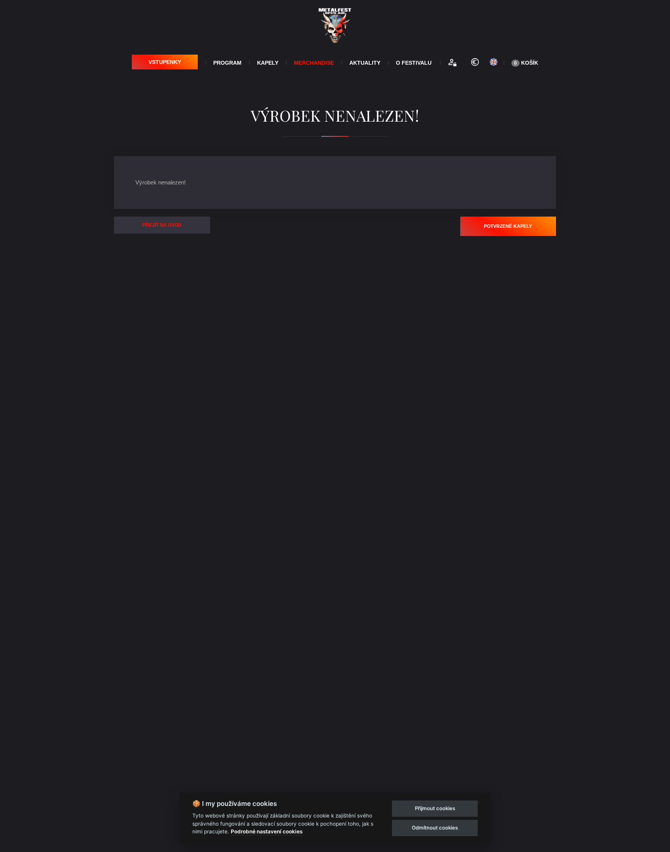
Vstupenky (165, 62)
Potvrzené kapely (508, 226)
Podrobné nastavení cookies (266, 831)
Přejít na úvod (161, 225)
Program (227, 63)
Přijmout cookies (435, 808)
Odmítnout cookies (435, 827)
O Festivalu (414, 63)
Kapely (267, 63)
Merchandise (314, 63)
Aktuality (364, 63)
